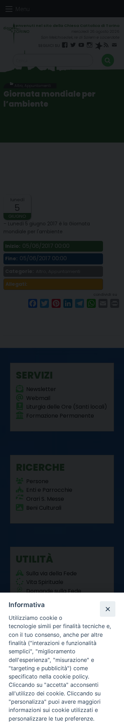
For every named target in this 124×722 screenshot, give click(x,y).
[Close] (107, 608)
